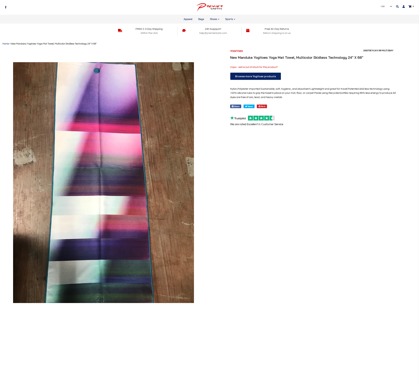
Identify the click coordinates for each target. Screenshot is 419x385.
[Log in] (402, 6)
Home (5, 44)
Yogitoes (236, 51)
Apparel (188, 19)
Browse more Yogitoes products (255, 76)
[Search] (397, 6)
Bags (201, 19)
